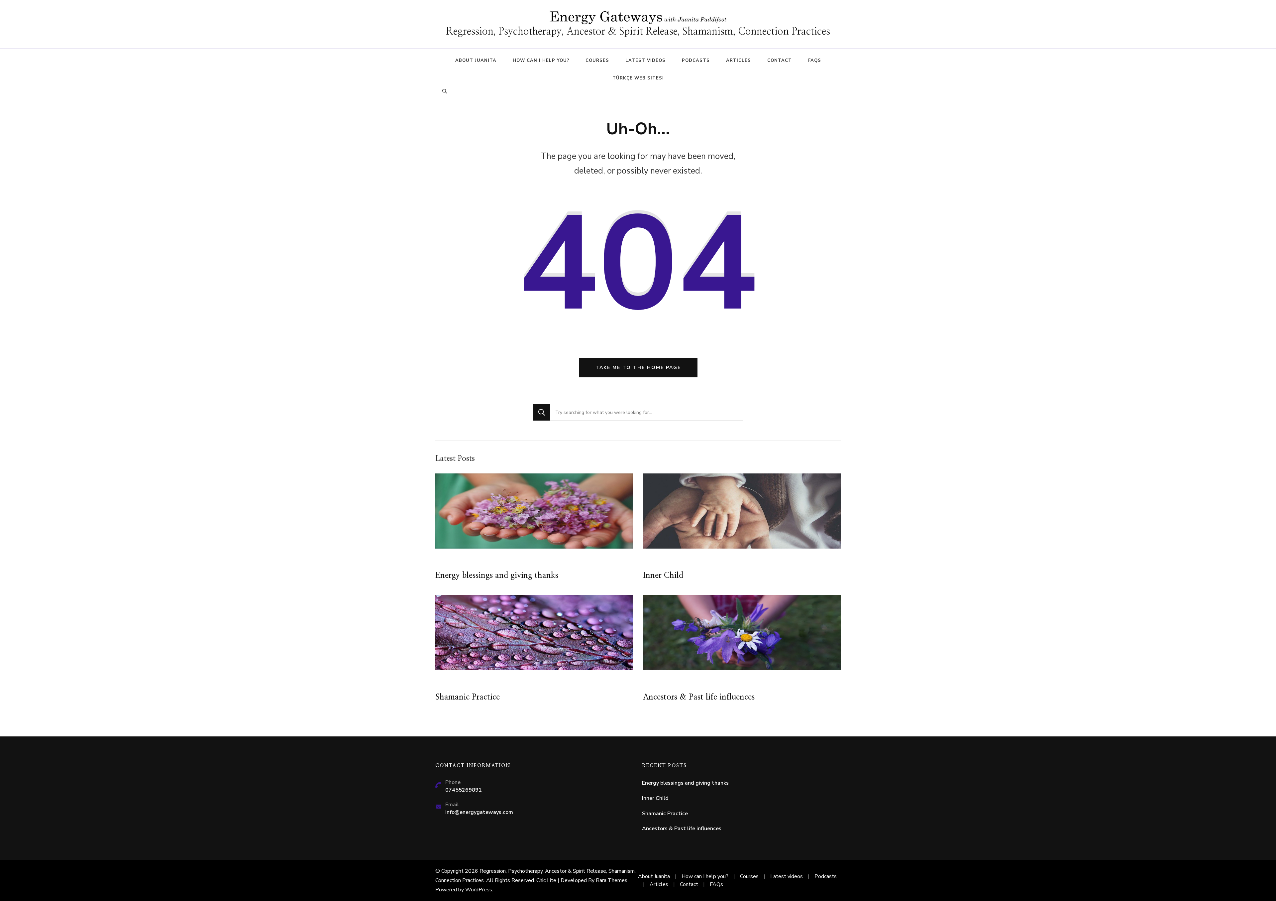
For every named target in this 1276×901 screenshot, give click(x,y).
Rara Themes (611, 880)
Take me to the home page (638, 367)
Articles (738, 61)
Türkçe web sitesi (638, 78)
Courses (597, 61)
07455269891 (463, 790)
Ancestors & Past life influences (699, 697)
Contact (779, 61)
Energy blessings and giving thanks (496, 575)
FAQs (814, 61)
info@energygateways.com (479, 812)
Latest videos (645, 61)
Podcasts (696, 61)
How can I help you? (541, 61)
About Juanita (475, 61)
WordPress (478, 889)
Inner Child (663, 575)
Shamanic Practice (467, 697)
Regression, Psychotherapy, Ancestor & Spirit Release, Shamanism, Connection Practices (638, 32)
